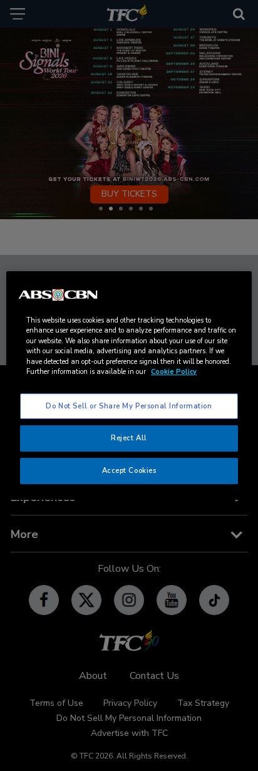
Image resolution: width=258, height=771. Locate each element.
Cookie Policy (174, 371)
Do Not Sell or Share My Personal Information (129, 406)
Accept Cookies (129, 470)
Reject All (129, 438)
